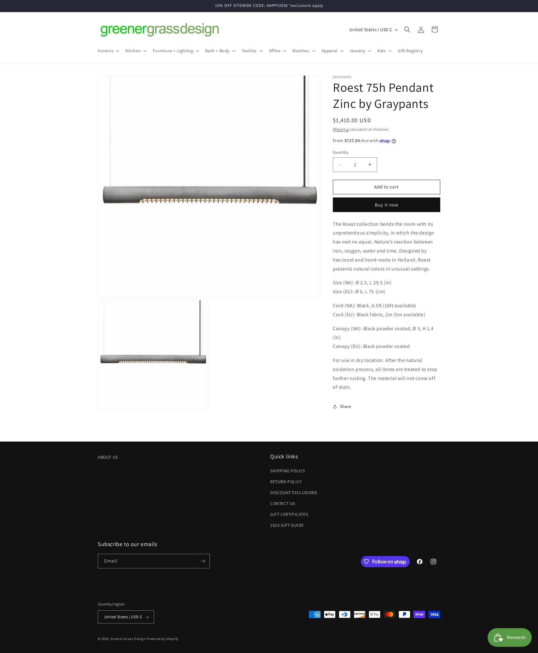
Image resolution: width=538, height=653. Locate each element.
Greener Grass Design (128, 639)
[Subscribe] (203, 561)
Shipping (341, 129)
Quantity (340, 152)
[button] (108, 50)
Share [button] (346, 406)
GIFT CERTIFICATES (289, 514)
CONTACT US (282, 503)
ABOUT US (108, 457)
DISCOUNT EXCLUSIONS (293, 492)
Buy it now (387, 205)
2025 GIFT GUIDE (287, 525)
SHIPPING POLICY (287, 471)
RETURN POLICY (286, 481)
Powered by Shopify (162, 639)
